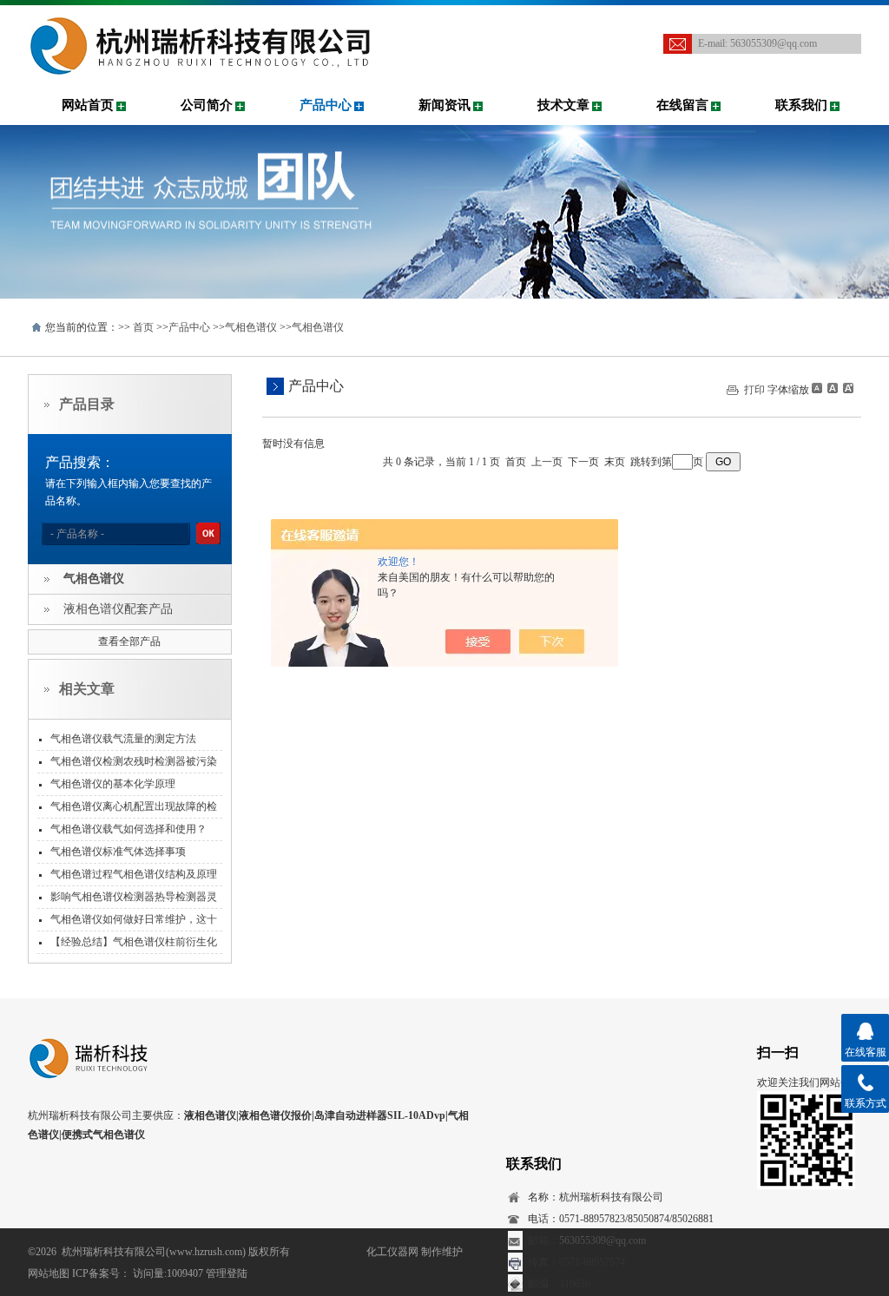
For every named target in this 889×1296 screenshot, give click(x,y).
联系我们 (801, 105)
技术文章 (563, 105)
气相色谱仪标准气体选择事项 (118, 851)
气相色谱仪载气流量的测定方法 (123, 739)
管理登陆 (226, 1273)
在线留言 (682, 105)
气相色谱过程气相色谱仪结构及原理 (133, 874)
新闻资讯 (444, 105)
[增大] (846, 388)
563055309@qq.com (773, 43)
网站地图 (48, 1273)
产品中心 (326, 105)
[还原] (831, 388)
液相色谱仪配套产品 (118, 608)
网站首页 (88, 105)
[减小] (817, 388)
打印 (754, 390)
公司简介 (207, 105)
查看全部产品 (129, 641)
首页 (143, 327)
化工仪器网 (392, 1252)
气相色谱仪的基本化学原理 (112, 784)
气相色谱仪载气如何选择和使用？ (128, 829)
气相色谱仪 (251, 327)
